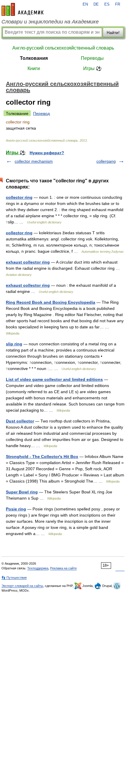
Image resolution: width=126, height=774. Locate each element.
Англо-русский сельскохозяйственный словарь (63, 47)
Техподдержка (37, 568)
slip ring (14, 344)
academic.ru (22, 9)
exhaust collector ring (28, 262)
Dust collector (20, 421)
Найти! (113, 32)
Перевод (41, 113)
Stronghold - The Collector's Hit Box (42, 456)
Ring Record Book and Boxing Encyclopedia (50, 302)
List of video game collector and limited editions (54, 379)
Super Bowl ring (22, 492)
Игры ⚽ (92, 68)
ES (107, 4)
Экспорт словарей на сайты (22, 586)
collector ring (19, 197)
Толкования (34, 58)
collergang (106, 161)
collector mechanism (34, 161)
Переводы (92, 58)
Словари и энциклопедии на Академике (50, 22)
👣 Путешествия (14, 577)
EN (85, 4)
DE (96, 4)
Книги (34, 68)
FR (117, 4)
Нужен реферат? (47, 152)
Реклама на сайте (63, 568)
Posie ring (16, 509)
